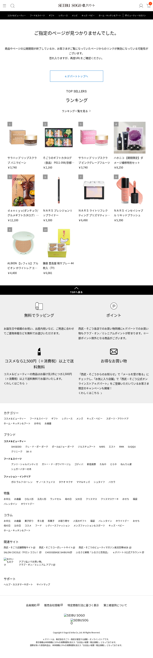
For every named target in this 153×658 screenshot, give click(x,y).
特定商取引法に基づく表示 (83, 605)
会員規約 (31, 605)
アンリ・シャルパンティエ (24, 464)
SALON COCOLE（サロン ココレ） (21, 552)
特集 (7, 493)
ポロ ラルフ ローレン (21, 481)
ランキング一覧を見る (75, 111)
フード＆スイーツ (37, 15)
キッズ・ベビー (88, 15)
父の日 (78, 499)
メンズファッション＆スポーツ (89, 525)
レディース (63, 15)
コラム (8, 515)
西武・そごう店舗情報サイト (18, 547)
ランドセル (55, 499)
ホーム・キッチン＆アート (110, 15)
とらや (113, 464)
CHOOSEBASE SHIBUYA (57, 552)
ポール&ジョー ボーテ (63, 446)
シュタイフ (99, 481)
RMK (121, 446)
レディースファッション (58, 525)
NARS (102, 446)
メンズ (74, 15)
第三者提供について (115, 605)
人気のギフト (80, 520)
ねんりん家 (126, 464)
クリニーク (16, 451)
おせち (125, 499)
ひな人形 (29, 499)
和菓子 (51, 520)
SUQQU (132, 446)
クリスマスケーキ (110, 499)
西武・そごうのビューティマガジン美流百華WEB (104, 547)
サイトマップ (43, 584)
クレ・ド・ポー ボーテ (36, 446)
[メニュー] (4, 5)
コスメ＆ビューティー (16, 15)
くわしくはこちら (14, 383)
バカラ (112, 481)
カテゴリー (11, 413)
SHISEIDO (16, 446)
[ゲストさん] (141, 5)
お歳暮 (48, 423)
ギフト (51, 15)
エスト (112, 446)
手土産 (40, 520)
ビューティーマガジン (136, 15)
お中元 (37, 423)
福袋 (135, 499)
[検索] (12, 5)
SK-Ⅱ (29, 451)
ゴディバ (78, 464)
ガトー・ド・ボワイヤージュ (56, 464)
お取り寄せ (63, 520)
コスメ (28, 525)
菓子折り (29, 520)
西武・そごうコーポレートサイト (56, 547)
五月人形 (41, 499)
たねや (103, 464)
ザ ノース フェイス (45, 481)
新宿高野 (91, 464)
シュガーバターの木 (21, 469)
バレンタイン (10, 503)
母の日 (68, 499)
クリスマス (91, 499)
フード (38, 525)
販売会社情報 (52, 605)
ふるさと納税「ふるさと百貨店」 (92, 552)
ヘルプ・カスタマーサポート (18, 584)
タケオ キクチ (66, 481)
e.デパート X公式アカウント (127, 552)
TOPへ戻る (76, 292)
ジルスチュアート (87, 446)
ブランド (10, 434)
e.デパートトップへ (76, 76)
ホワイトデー (27, 503)
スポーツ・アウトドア (117, 418)
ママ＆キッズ (83, 481)
